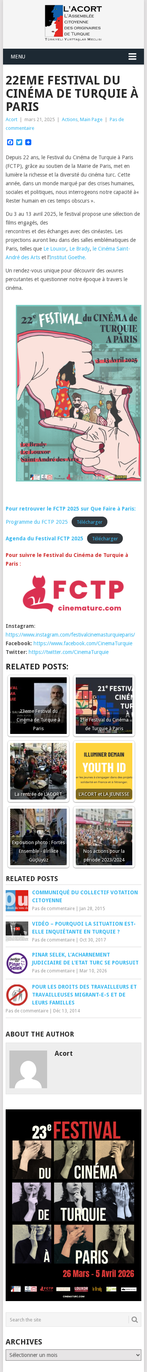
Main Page (91, 119)
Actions (70, 119)
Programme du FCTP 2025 (37, 522)
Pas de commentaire (53, 908)
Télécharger (90, 522)
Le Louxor (54, 249)
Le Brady (79, 249)
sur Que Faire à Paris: (108, 509)
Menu (18, 57)
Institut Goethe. (67, 257)
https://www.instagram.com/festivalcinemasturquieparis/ (70, 635)
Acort (11, 119)
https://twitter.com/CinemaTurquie (69, 652)
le (95, 249)
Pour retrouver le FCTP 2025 (42, 509)
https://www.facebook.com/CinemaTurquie (84, 643)
